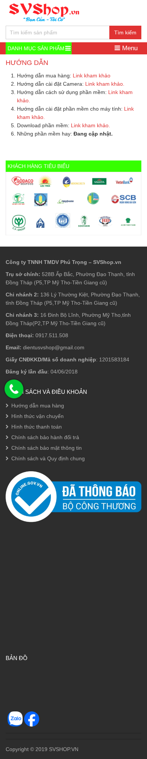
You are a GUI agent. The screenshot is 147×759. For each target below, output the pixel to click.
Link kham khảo (91, 76)
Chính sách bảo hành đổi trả (45, 437)
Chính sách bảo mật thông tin (46, 448)
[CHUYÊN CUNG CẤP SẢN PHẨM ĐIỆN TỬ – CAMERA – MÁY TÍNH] (44, 11)
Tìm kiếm (125, 32)
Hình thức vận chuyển (37, 416)
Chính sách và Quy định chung (48, 458)
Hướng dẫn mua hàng (37, 406)
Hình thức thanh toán (36, 427)
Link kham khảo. (104, 84)
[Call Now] (14, 389)
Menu (129, 48)
